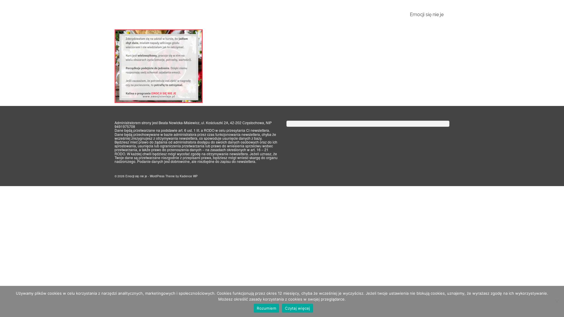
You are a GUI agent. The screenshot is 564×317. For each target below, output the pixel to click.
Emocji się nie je (132, 14)
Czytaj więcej (297, 308)
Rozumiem (266, 308)
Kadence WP (189, 176)
